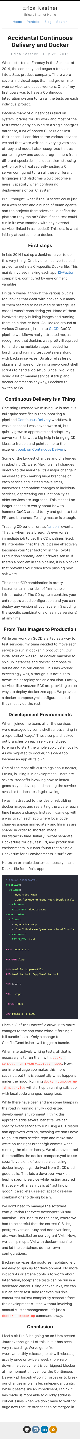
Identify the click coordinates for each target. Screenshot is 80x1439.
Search (61, 21)
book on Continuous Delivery (41, 449)
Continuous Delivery (34, 420)
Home (17, 21)
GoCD (53, 329)
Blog (48, 21)
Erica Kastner (40, 7)
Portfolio (33, 21)
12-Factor (65, 272)
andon (53, 527)
